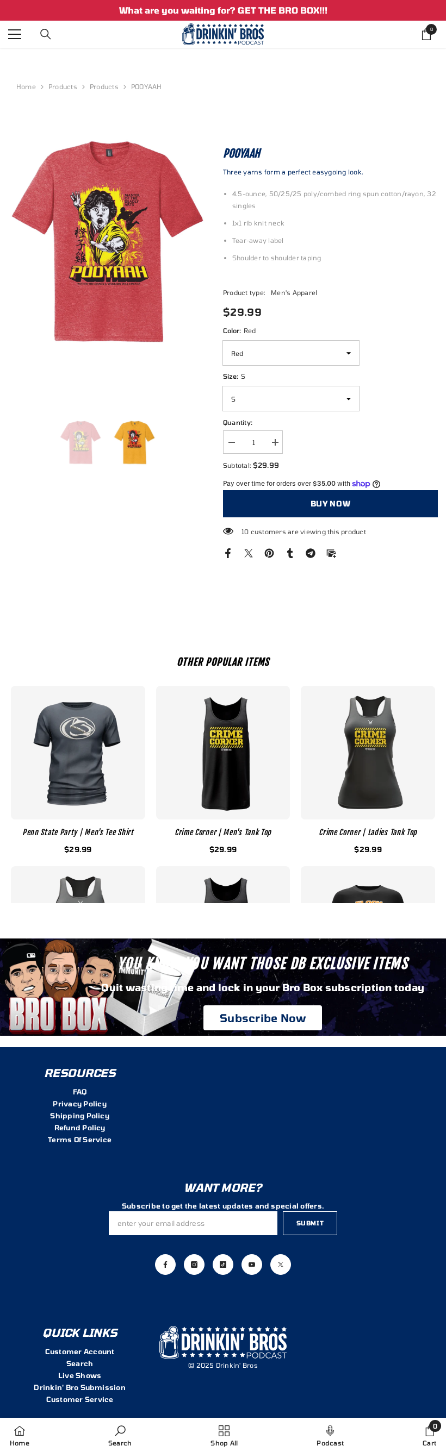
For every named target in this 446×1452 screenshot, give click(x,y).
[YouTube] (251, 1264)
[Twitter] (248, 552)
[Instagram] (194, 1264)
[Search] (45, 34)
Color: (239, 330)
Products (62, 86)
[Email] (331, 552)
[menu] (14, 34)
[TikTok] (223, 1264)
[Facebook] (228, 552)
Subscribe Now (263, 1017)
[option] (223, 10)
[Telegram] (310, 552)
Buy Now (328, 503)
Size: (234, 376)
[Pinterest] (269, 552)
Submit (310, 1222)
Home (26, 86)
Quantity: (237, 422)
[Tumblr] (290, 552)
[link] (120, 1435)
